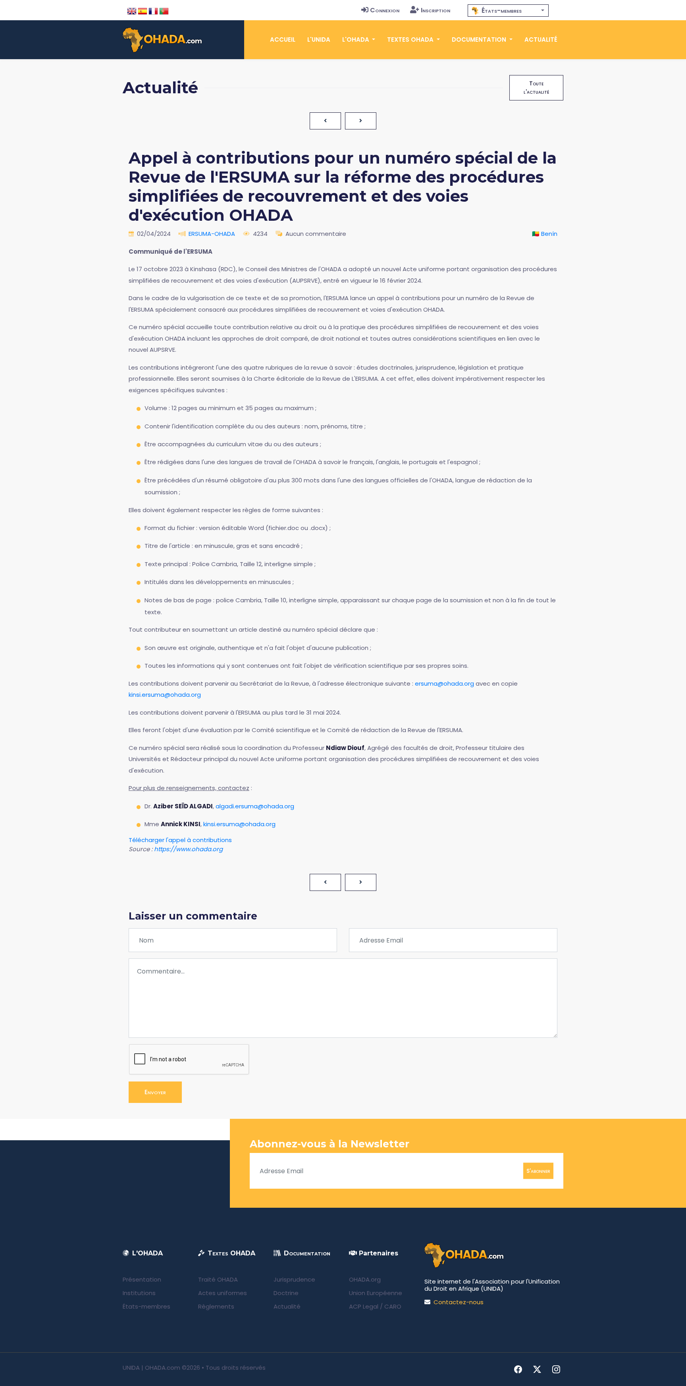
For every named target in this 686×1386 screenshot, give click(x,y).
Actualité (540, 39)
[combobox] (508, 10)
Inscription (435, 10)
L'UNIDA (318, 39)
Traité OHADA (218, 1279)
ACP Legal (363, 1306)
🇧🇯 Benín (544, 233)
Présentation (142, 1279)
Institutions (139, 1293)
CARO (392, 1306)
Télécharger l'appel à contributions (180, 840)
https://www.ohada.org (188, 849)
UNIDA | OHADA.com (151, 1367)
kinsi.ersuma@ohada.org (165, 694)
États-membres (146, 1306)
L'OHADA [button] (356, 39)
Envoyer (155, 1092)
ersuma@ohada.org (444, 683)
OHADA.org (365, 1279)
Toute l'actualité (536, 87)
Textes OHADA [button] (411, 39)
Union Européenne (375, 1293)
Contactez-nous (459, 1302)
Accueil (282, 39)
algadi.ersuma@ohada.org (255, 806)
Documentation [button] (480, 39)
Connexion (384, 10)
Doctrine (286, 1293)
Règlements (216, 1306)
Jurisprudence (294, 1279)
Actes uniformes (222, 1293)
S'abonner (538, 1171)
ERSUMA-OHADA (212, 233)
